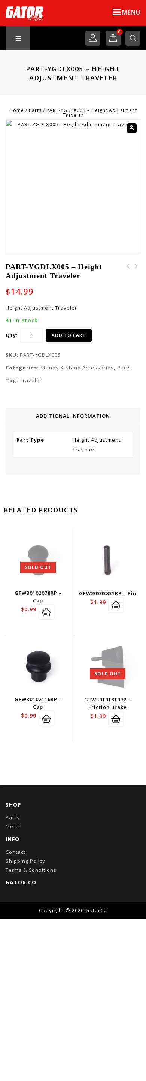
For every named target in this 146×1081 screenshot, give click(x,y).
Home (16, 110)
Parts (35, 110)
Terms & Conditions (31, 870)
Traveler (31, 380)
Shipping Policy (25, 861)
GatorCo (96, 910)
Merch (14, 826)
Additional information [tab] (73, 415)
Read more (46, 612)
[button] (132, 128)
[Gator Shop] (24, 13)
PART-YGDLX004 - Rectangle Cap (136, 275)
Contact (15, 852)
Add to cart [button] (116, 605)
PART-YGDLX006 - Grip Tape (128, 275)
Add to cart (69, 335)
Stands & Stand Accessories (77, 367)
